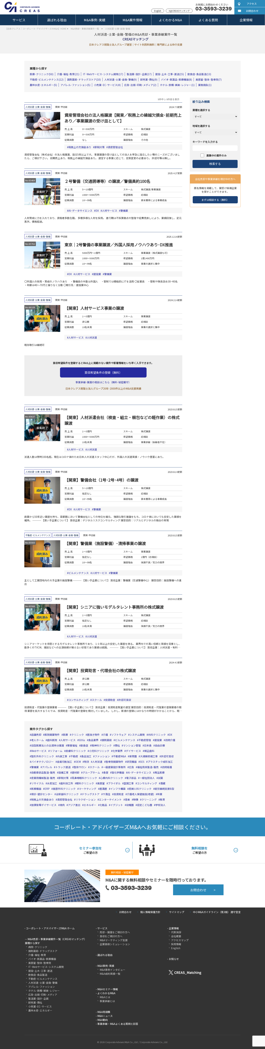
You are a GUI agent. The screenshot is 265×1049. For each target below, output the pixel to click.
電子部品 (131, 778)
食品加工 (86, 756)
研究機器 (132, 761)
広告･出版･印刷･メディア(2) (140, 85)
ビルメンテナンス (79, 573)
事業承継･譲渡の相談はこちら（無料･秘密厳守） (103, 382)
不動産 (74, 756)
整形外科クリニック (42, 756)
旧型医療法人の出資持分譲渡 (47, 745)
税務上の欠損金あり (80, 147)
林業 (159, 794)
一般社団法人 (147, 778)
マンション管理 (132, 745)
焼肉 (62, 805)
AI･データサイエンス (80, 210)
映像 (135, 799)
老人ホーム (37, 740)
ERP (47, 788)
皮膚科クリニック (76, 751)
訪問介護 (170, 740)
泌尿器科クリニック (67, 794)
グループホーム (91, 772)
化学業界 (117, 751)
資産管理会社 (115, 147)
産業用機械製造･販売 (43, 778)
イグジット (116, 805)
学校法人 (160, 805)
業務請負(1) (204, 85)
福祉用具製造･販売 (148, 767)
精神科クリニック (101, 745)
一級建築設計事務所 (114, 767)
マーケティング (87, 788)
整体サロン (80, 767)
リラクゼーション (86, 799)
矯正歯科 (149, 751)
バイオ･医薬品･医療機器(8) (176, 79)
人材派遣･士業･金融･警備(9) (120, 79)
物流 (86, 761)
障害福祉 (72, 745)
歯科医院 (52, 740)
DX (97, 210)
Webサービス (39, 751)
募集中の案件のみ (216, 155)
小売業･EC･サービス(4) (107, 85)
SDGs (82, 740)
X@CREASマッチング (179, 10)
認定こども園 (144, 805)
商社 (117, 745)
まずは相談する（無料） (215, 200)
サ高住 (106, 794)
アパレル (47, 767)
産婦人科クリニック (140, 788)
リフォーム (56, 751)
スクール (97, 700)
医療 (65, 734)
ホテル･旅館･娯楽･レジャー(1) (177, 85)
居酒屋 (103, 788)
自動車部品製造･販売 (43, 772)
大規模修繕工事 (149, 756)
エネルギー (90, 805)
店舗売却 (36, 734)
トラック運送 (62, 767)
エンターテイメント (110, 799)
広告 (131, 767)
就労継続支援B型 (164, 788)
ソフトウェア (118, 734)
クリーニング (149, 799)
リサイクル (37, 783)
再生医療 (159, 772)
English (157, 10)
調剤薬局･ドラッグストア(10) (84, 79)
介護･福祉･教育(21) (68, 74)
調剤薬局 (107, 740)
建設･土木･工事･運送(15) (169, 74)
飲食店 (84, 745)
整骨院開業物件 (114, 761)
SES (142, 761)
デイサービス (133, 751)
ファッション (102, 756)
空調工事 (129, 783)
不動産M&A (119, 756)
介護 (105, 734)
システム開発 (137, 734)
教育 (162, 799)
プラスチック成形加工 (160, 761)
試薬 (160, 778)
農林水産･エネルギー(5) (43, 85)
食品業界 (93, 740)
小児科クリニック (99, 751)
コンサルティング (79, 700)
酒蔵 (162, 783)
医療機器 (36, 788)
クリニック (77, 734)
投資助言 (110, 700)
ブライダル (114, 783)
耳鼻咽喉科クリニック (84, 778)
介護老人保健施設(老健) (140, 794)
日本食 (148, 745)
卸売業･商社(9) (148, 79)
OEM (78, 761)
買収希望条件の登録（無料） (103, 372)
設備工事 (63, 772)
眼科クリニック (85, 783)
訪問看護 (167, 767)
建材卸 (75, 772)
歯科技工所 (66, 783)
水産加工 (52, 783)
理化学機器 (118, 772)
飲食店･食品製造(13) (199, 74)
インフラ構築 (117, 788)
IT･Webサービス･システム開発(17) (103, 74)
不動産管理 (144, 740)
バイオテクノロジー (42, 761)
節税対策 (99, 147)
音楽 (127, 799)
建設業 (97, 274)
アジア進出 (74, 805)
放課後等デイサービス (43, 805)
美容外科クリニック (64, 788)
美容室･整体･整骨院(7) (209, 79)
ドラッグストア (91, 794)
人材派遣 (92, 337)
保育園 (133, 756)
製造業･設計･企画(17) (139, 74)
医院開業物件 (52, 734)
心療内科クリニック (111, 778)
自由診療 (160, 745)
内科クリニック (157, 734)
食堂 (105, 772)
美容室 (101, 783)
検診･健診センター (42, 794)
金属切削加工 (64, 761)
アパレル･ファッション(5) (75, 85)
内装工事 (62, 756)
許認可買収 (124, 700)
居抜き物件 (93, 734)
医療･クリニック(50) (41, 74)
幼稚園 (130, 805)
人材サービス (109, 210)
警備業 (124, 210)
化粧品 (103, 805)
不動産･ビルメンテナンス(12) (46, 79)
